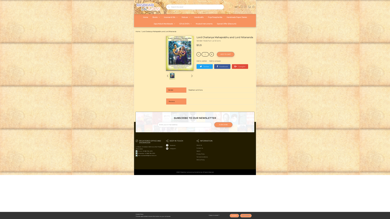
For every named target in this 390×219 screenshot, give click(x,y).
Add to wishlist (202, 61)
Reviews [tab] (172, 101)
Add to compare (215, 61)
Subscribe (223, 125)
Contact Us (200, 148)
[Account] (253, 7)
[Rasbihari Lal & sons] (149, 7)
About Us (199, 145)
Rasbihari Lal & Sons (212, 41)
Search (198, 151)
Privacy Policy (201, 154)
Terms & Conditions (202, 157)
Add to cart (225, 54)
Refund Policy (201, 159)
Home (138, 31)
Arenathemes (198, 172)
